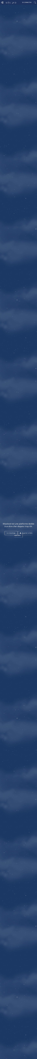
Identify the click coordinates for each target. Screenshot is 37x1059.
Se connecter (26, 2)
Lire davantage (11, 533)
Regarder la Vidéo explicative (23, 534)
